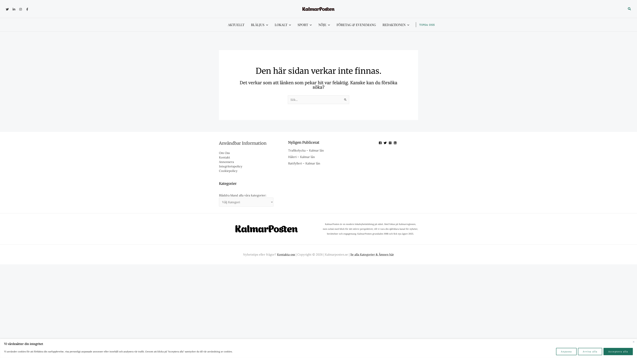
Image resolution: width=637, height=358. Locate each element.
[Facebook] (27, 9)
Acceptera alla (618, 351)
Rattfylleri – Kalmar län (304, 163)
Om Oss (224, 153)
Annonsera (226, 162)
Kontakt (224, 157)
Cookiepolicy (228, 171)
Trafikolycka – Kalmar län (306, 150)
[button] (629, 9)
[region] (318, 348)
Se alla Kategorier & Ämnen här (372, 254)
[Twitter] (7, 9)
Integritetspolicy (230, 166)
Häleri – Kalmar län (301, 157)
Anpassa (566, 351)
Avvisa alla (590, 351)
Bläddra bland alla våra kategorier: (242, 195)
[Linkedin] (13, 9)
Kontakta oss (286, 254)
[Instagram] (20, 9)
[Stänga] (634, 342)
